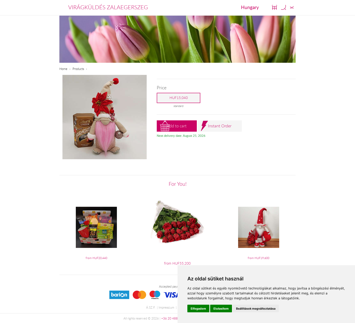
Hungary (250, 7)
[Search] (283, 7)
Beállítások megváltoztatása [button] (255, 308)
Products (78, 69)
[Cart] (274, 7)
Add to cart (177, 126)
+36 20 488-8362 (173, 318)
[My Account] (292, 7)
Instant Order (220, 126)
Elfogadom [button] (198, 308)
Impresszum (166, 307)
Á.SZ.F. (150, 307)
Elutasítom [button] (221, 308)
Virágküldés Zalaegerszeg (108, 7)
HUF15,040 (178, 97)
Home (63, 69)
